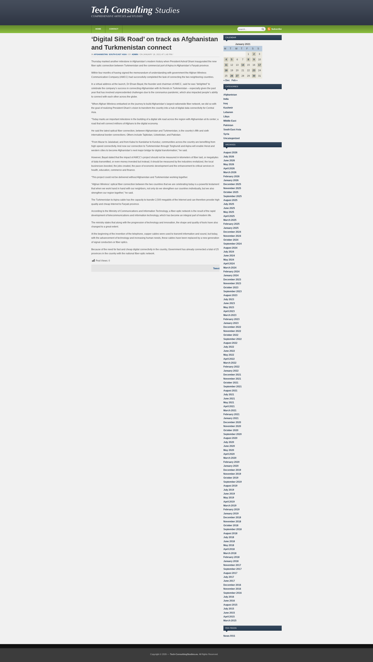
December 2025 (232, 184)
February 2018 (231, 557)
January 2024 (231, 275)
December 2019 (232, 470)
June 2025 (229, 208)
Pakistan (228, 125)
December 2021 (232, 374)
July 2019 (228, 489)
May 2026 (228, 164)
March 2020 (229, 458)
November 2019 (232, 474)
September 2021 (232, 386)
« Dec (226, 80)
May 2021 (228, 402)
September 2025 (232, 196)
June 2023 (229, 303)
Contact (113, 29)
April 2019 (229, 501)
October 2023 (230, 287)
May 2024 (228, 259)
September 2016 (232, 593)
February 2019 (231, 509)
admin (135, 54)
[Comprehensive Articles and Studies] (135, 16)
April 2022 (229, 359)
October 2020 (230, 430)
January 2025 (231, 228)
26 (231, 76)
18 (226, 70)
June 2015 (229, 612)
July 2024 (228, 251)
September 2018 (232, 529)
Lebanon (228, 112)
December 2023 (232, 279)
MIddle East (229, 120)
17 (259, 65)
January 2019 (231, 513)
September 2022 (232, 339)
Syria (226, 134)
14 (242, 65)
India (226, 99)
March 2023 (229, 315)
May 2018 (228, 545)
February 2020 (231, 462)
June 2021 (229, 398)
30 (254, 76)
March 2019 (229, 505)
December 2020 (232, 422)
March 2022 (229, 362)
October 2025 (230, 192)
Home (98, 29)
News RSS (229, 636)
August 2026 (230, 152)
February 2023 (231, 319)
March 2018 (229, 553)
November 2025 (232, 188)
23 (254, 70)
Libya (226, 116)
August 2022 (230, 343)
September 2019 (232, 481)
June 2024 (229, 255)
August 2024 (230, 247)
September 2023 (232, 291)
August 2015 (230, 604)
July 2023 (228, 299)
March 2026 (229, 172)
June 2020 (229, 446)
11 (226, 65)
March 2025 (229, 220)
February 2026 (231, 176)
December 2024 (232, 232)
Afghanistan (101, 54)
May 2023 (228, 307)
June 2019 (229, 493)
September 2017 (232, 569)
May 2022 (228, 354)
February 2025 (231, 224)
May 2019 (228, 497)
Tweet (216, 268)
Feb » (235, 80)
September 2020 (232, 434)
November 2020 (232, 426)
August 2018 (230, 533)
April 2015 (229, 616)
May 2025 (228, 212)
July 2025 (228, 204)
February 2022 (231, 366)
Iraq (225, 103)
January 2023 (231, 323)
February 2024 (231, 271)
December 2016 (232, 585)
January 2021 (231, 418)
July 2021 (228, 394)
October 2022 (230, 335)
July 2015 (228, 608)
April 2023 (229, 311)
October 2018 (230, 525)
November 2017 (232, 565)
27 (237, 76)
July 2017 (228, 577)
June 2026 (229, 160)
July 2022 (228, 346)
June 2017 (229, 581)
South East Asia (118, 54)
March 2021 (229, 410)
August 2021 (230, 390)
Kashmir (228, 107)
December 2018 (232, 517)
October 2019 (230, 477)
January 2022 (231, 370)
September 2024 (232, 243)
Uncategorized (231, 138)
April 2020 (229, 454)
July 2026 (228, 156)
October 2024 (230, 239)
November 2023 (232, 283)
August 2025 (230, 200)
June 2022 (229, 351)
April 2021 (229, 406)
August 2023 (230, 295)
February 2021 (231, 414)
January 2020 (231, 466)
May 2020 (228, 450)
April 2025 (229, 216)
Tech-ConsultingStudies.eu (184, 654)
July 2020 (228, 442)
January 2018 (231, 561)
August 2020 (230, 438)
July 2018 (228, 537)
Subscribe (276, 29)
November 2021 (232, 378)
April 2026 (229, 168)
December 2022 (232, 327)
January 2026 (231, 180)
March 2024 (229, 267)
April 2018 (229, 549)
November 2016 (232, 588)
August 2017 (230, 573)
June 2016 (229, 600)
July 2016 (228, 596)
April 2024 (229, 263)
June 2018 (229, 541)
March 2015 (229, 620)
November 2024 (232, 236)
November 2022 (232, 331)
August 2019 (230, 485)
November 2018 (232, 521)
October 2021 (230, 382)
